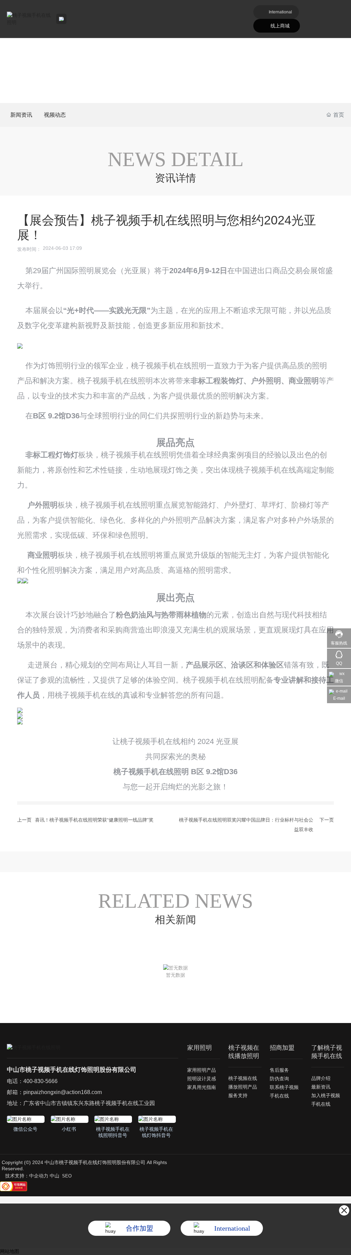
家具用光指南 (201, 1087)
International (280, 12)
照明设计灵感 (201, 1078)
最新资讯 (320, 1087)
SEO (67, 1175)
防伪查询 (279, 1078)
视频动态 (55, 115)
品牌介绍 (320, 1078)
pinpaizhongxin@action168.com (62, 1092)
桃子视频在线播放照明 (243, 1051)
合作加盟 (139, 1228)
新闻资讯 (21, 115)
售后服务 (279, 1070)
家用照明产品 (201, 1070)
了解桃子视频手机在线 (326, 1051)
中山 (54, 1175)
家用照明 (199, 1047)
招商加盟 (282, 1047)
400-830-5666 (40, 1081)
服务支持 (237, 1095)
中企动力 (38, 1175)
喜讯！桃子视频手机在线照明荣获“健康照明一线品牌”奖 (94, 820)
